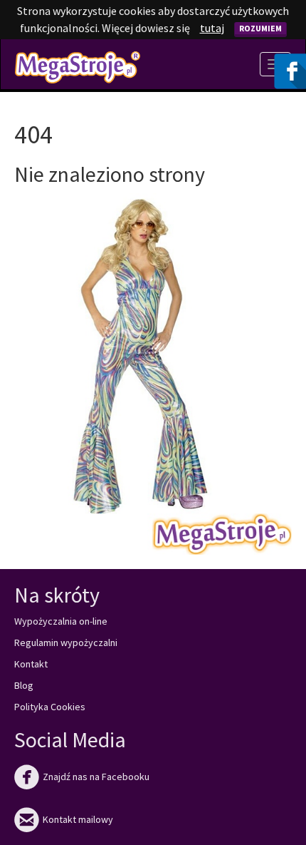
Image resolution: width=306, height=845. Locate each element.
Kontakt (31, 663)
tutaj (212, 28)
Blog (23, 685)
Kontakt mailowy (63, 819)
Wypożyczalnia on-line (60, 621)
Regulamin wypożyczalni (65, 642)
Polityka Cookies (49, 706)
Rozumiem (260, 28)
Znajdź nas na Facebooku (81, 776)
